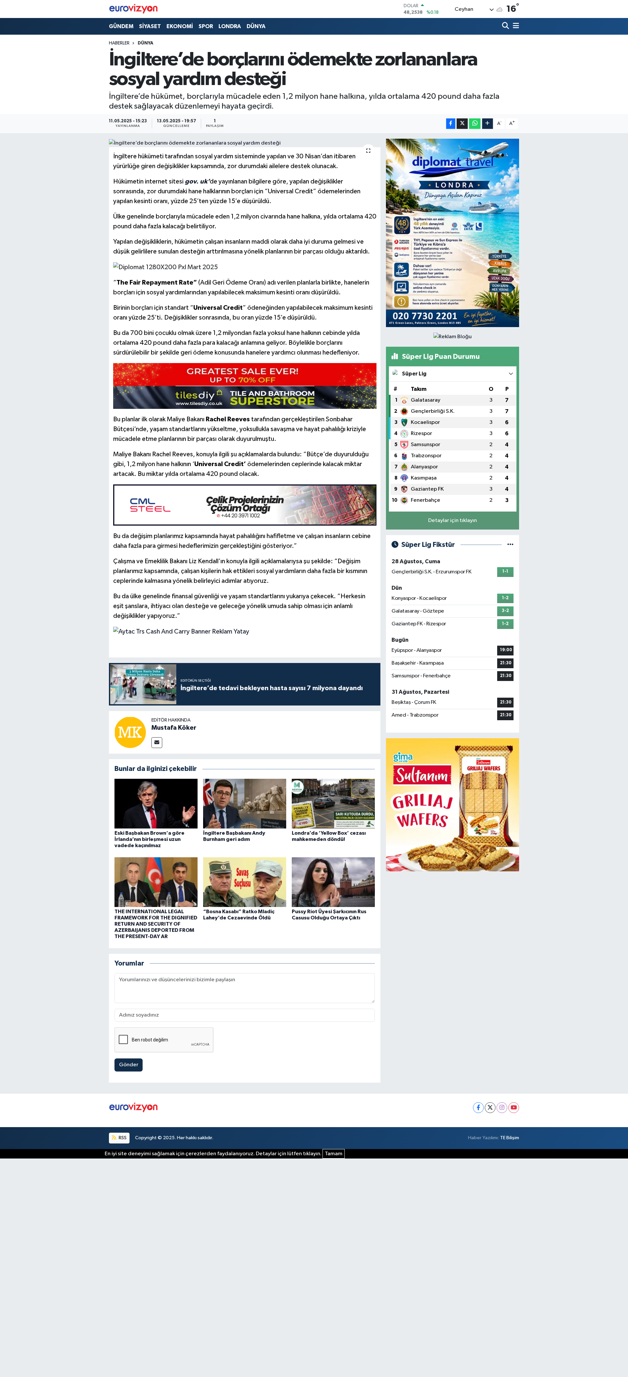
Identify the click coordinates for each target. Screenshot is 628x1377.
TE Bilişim (509, 1137)
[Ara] (506, 26)
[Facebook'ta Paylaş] (450, 123)
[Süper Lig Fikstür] (510, 545)
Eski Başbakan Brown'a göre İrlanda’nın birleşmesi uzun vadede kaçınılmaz (149, 839)
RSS (122, 1137)
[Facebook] (478, 1107)
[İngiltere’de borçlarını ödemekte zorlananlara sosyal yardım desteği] (245, 143)
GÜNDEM (121, 26)
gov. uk (196, 181)
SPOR (206, 26)
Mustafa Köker (173, 727)
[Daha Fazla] (487, 123)
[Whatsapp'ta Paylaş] (474, 123)
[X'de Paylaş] (462, 123)
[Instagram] (502, 1107)
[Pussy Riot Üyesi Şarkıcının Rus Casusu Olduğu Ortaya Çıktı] (333, 882)
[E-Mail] (156, 742)
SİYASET (150, 26)
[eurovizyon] (133, 9)
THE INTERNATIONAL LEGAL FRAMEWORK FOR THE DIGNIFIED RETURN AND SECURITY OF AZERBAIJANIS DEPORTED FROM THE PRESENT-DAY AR (155, 924)
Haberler (119, 43)
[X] (490, 1107)
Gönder (128, 1065)
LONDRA (229, 26)
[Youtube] (513, 1107)
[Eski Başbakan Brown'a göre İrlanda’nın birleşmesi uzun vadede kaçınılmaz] (156, 803)
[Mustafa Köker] (130, 732)
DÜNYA (256, 26)
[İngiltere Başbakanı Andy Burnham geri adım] (244, 803)
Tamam (333, 1154)
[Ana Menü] (514, 26)
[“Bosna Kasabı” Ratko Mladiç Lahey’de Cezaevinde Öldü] (244, 882)
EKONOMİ (179, 26)
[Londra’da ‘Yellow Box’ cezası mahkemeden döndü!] (333, 803)
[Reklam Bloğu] (452, 232)
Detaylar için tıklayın (452, 520)
